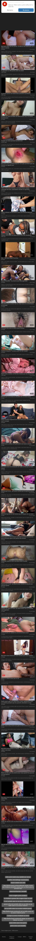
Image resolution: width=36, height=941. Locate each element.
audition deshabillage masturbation (18, 880)
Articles (4, 936)
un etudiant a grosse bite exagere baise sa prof (18, 898)
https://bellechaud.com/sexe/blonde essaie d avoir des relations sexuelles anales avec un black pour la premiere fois (18, 887)
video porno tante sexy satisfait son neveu (18, 877)
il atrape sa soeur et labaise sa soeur (18, 915)
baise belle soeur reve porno (18, 923)
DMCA (24, 936)
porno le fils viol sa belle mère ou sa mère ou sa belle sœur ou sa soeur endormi (18, 904)
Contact (20, 936)
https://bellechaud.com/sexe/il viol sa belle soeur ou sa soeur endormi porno (18, 912)
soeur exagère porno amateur (18, 895)
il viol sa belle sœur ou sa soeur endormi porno (18, 901)
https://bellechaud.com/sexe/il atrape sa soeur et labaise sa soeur (18, 919)
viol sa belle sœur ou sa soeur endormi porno (18, 908)
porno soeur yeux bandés (18, 925)
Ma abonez (26, 10)
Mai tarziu (10, 10)
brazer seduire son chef (18, 882)
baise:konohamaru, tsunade (18, 891)
